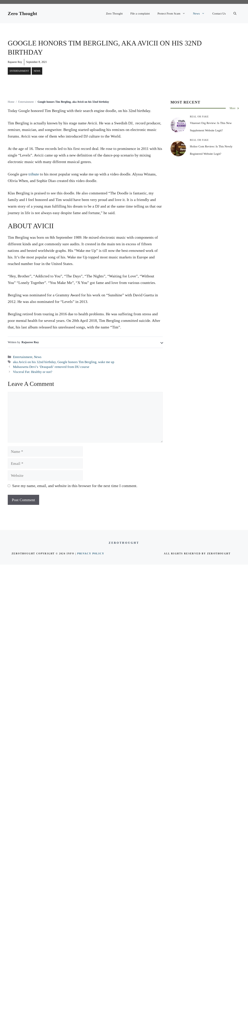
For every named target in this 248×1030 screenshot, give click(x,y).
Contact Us (219, 13)
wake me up (106, 362)
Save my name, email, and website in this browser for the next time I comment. (74, 486)
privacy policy (90, 553)
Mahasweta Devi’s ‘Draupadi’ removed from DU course (51, 367)
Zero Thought (22, 13)
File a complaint (140, 13)
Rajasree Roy (15, 62)
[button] (235, 13)
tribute (34, 174)
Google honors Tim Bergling (76, 362)
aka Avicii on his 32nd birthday (34, 362)
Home (11, 101)
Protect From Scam (169, 13)
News (196, 13)
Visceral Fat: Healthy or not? (32, 372)
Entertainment (19, 71)
